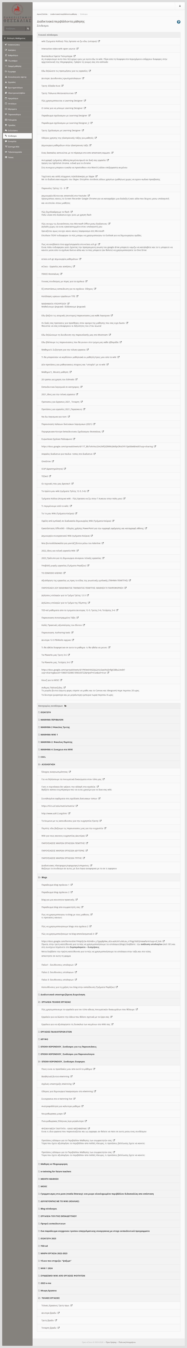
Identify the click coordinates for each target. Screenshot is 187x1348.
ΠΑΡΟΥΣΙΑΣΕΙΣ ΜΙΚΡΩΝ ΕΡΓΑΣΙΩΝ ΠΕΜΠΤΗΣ (63, 843)
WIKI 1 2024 (47, 1268)
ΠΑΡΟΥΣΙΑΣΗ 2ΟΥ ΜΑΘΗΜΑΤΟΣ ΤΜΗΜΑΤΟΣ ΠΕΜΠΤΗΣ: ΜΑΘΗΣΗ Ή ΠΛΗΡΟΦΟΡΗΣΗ (82, 587)
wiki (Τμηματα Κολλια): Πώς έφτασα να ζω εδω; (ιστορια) (69, 41)
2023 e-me (46, 1283)
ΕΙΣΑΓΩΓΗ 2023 (48, 1238)
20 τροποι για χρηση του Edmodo (58, 379)
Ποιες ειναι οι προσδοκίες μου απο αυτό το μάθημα (67, 1069)
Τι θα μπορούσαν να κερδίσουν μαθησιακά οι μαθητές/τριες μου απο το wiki (79, 357)
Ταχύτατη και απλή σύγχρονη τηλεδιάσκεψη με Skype (68, 176)
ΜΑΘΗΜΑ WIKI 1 (49, 734)
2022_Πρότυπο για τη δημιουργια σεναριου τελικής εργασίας (71, 558)
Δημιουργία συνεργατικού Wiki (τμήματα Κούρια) (66, 535)
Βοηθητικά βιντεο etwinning (55, 1076)
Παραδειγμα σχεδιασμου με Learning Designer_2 (65, 123)
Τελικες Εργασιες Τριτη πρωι (55, 1305)
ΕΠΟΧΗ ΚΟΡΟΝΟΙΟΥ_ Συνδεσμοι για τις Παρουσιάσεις (68, 1046)
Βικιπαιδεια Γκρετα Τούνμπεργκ (57, 56)
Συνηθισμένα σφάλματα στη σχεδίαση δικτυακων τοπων (69, 798)
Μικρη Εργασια (49, 1290)
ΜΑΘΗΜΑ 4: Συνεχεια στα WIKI (57, 749)
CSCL (43, 757)
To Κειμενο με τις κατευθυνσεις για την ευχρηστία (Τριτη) (70, 820)
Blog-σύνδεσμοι (49, 1208)
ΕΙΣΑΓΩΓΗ (46, 712)
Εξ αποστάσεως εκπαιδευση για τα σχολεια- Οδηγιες (67, 288)
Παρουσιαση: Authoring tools (56, 632)
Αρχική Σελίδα (42, 14)
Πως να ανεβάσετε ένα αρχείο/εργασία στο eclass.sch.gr (69, 244)
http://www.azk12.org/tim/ (54, 813)
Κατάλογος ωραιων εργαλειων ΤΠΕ (58, 296)
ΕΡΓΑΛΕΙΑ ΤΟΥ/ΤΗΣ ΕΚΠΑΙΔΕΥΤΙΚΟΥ (59, 1216)
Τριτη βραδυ (48, 1320)
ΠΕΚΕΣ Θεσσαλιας (50, 274)
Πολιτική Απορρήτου (127, 1342)
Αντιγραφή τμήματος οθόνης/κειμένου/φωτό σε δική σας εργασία (74, 160)
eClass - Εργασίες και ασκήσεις (57, 266)
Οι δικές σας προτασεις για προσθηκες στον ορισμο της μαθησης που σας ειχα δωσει (83, 323)
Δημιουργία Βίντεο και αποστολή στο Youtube (64, 195)
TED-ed (44, 1246)
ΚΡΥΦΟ (44, 1039)
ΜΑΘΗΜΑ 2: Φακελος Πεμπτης (56, 742)
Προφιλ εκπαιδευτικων (53, 1223)
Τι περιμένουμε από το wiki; (55, 506)
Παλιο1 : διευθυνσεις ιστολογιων (58, 964)
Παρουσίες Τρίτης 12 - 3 (53, 188)
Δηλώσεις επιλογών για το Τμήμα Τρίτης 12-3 (64, 595)
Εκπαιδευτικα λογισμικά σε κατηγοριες (60, 386)
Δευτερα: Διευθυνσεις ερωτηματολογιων (61, 78)
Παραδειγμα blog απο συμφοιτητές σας (61, 907)
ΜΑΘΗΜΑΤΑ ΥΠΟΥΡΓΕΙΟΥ (54, 303)
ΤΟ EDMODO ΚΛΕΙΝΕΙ (52, 573)
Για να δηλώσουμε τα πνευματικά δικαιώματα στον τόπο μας (72, 779)
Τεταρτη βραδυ (49, 1327)
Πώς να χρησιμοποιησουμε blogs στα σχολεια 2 (65, 926)
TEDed (45, 476)
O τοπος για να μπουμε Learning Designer (62, 108)
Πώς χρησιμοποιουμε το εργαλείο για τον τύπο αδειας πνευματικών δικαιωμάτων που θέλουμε (88, 1009)
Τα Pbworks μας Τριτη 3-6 (54, 654)
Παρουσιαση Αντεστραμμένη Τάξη (59, 617)
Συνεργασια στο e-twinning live (57, 1098)
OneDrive (46, 461)
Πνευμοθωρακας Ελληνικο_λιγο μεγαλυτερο (63, 1121)
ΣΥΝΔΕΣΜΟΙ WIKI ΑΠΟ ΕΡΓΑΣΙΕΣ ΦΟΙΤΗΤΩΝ (63, 1275)
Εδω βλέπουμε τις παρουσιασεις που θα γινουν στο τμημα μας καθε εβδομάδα (80, 342)
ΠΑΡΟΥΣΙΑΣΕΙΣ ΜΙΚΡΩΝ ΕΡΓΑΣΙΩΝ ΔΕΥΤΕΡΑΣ (63, 850)
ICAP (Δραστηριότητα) (52, 468)
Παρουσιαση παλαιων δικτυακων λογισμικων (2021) (67, 424)
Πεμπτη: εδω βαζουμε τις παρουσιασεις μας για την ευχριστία (72, 828)
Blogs (44, 877)
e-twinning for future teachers (56, 1171)
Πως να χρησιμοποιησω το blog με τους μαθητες (65, 914)
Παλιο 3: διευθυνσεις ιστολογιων (58, 979)
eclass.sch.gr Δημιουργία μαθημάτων (60, 259)
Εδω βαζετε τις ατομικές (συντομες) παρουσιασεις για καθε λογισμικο (76, 315)
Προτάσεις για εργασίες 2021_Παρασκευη (62, 409)
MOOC (44, 1186)
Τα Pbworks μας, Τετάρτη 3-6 (56, 662)
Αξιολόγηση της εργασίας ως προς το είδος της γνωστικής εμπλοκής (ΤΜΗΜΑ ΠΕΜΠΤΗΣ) (85, 580)
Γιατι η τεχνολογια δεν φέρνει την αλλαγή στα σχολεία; (69, 786)
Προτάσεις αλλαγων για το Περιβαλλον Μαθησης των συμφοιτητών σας (77, 1140)
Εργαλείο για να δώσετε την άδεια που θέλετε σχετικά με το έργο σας (75, 1016)
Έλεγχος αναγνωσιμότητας (55, 771)
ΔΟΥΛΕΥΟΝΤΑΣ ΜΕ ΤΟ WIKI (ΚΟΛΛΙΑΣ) (60, 1201)
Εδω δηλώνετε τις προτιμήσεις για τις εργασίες (65, 70)
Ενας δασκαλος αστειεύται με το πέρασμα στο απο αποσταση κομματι (76, 152)
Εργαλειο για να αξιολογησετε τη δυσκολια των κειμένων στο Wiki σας (76, 1024)
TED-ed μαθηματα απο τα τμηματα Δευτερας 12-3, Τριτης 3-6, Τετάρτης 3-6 (78, 610)
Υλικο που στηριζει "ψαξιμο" (56, 1260)
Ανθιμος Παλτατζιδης (52, 687)
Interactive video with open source (58, 48)
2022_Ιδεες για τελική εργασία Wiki (59, 550)
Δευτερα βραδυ (49, 1313)
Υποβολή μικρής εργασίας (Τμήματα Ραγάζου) (64, 565)
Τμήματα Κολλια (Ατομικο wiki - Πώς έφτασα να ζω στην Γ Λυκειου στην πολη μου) (82, 498)
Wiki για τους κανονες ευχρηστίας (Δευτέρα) (63, 835)
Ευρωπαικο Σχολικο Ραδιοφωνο (57, 439)
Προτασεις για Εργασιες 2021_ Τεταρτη (61, 401)
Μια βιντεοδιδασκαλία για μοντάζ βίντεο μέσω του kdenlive (71, 543)
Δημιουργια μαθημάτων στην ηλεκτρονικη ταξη (65, 145)
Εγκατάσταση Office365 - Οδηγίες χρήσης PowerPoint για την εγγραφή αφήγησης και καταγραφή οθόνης (93, 528)
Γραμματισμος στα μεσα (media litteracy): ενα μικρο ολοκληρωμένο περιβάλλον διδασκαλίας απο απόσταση (97, 1193)
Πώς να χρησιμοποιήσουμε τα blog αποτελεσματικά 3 (68, 933)
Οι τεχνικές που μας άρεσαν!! (56, 483)
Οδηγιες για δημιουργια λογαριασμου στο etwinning (67, 1091)
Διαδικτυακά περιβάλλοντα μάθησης (63, 14)
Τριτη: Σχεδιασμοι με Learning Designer (61, 130)
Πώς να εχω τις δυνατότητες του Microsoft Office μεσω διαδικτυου (74, 223)
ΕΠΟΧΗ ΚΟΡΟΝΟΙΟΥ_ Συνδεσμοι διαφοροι (63, 1061)
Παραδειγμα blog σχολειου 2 (56, 892)
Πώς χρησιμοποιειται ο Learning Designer (62, 100)
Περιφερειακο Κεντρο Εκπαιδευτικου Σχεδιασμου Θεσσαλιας (71, 431)
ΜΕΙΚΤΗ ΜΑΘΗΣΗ (50, 1179)
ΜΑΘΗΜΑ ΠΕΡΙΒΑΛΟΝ (52, 719)
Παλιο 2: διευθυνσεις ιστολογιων (58, 972)
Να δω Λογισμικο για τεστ (54, 416)
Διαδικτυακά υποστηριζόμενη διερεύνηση (63, 994)
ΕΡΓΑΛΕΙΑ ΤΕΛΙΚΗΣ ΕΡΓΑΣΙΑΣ (56, 1002)
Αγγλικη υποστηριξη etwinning (57, 1083)
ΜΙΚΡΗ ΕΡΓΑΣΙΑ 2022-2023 (54, 1253)
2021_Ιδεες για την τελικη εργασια (58, 394)
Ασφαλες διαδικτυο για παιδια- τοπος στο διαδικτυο (67, 453)
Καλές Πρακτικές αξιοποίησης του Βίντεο (62, 625)
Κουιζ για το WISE (50, 680)
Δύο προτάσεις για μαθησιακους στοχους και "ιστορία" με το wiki (74, 364)
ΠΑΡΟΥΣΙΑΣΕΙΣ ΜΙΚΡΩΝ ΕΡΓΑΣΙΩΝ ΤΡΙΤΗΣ (62, 858)
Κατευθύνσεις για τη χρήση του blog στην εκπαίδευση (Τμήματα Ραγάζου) (78, 987)
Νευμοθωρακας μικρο (52, 1113)
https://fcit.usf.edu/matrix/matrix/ (58, 806)
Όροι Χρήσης (111, 1342)
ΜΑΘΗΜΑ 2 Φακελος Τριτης (55, 727)
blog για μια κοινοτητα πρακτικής (58, 899)
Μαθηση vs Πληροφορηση (54, 1164)
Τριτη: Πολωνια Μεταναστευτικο (58, 93)
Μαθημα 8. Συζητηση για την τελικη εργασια (64, 349)
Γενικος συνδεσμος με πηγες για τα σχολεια (63, 281)
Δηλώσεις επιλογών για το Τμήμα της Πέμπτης (64, 602)
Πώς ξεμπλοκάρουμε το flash (56, 211)
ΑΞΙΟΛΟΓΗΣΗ (48, 764)
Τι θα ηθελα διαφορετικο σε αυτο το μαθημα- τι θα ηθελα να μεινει (74, 647)
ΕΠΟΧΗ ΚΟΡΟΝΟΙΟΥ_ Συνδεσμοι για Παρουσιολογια (67, 1054)
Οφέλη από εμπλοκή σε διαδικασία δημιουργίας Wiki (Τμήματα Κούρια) (76, 520)
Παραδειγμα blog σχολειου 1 (56, 884)
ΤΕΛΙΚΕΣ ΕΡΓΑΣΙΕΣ (51, 1298)
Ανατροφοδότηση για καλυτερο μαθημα (61, 1106)
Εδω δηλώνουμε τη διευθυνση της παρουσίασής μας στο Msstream (75, 334)
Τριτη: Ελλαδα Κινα (51, 85)
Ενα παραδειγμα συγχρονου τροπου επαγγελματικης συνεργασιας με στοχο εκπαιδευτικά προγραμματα (95, 1231)
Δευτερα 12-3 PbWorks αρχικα (56, 640)
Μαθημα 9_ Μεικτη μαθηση (55, 372)
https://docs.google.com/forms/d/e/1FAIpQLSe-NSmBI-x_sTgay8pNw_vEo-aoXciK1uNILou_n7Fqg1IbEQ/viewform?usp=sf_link (102, 941)
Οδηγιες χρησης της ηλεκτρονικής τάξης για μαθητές (68, 137)
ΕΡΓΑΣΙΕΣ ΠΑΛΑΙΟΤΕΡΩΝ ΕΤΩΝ (56, 1031)
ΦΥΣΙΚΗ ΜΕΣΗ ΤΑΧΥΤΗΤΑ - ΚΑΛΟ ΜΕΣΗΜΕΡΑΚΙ (64, 1128)
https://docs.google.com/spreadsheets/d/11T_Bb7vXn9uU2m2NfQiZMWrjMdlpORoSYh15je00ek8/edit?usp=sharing (97, 446)
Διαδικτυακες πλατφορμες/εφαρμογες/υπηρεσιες (65, 865)
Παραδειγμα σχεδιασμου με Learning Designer (64, 115)
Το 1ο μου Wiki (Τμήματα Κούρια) (58, 513)
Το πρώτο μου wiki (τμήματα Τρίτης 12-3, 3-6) (64, 491)
